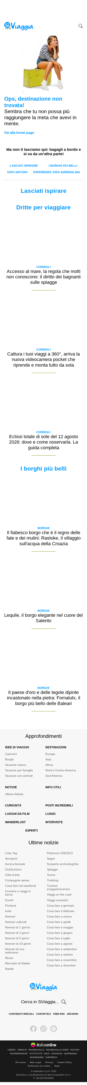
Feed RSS (59, 1014)
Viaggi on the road (59, 894)
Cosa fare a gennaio (60, 905)
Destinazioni (55, 747)
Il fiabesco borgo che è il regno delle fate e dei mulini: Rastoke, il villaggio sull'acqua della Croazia (44, 538)
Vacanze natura (15, 764)
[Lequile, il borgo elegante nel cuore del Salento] (43, 582)
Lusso (50, 813)
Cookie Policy (64, 1062)
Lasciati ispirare (24, 165)
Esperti (31, 830)
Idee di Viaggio (17, 747)
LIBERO (12, 1050)
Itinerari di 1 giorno (17, 927)
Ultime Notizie (14, 794)
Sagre (51, 858)
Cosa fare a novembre (62, 960)
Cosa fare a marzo (59, 916)
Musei (9, 958)
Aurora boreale (15, 864)
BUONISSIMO (37, 1057)
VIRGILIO (22, 1050)
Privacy (49, 1062)
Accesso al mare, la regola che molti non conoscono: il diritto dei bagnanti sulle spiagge (43, 277)
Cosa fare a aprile (59, 922)
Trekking (52, 880)
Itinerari (10, 916)
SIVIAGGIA (57, 1054)
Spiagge (52, 869)
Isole (8, 911)
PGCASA (74, 1050)
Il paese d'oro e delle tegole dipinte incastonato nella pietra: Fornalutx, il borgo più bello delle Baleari (43, 698)
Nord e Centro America (60, 770)
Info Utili (53, 787)
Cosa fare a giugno (59, 932)
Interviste (54, 822)
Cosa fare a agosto (59, 943)
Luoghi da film (17, 813)
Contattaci (43, 1014)
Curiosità (13, 805)
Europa (50, 754)
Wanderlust (15, 822)
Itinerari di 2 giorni (17, 932)
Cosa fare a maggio (60, 927)
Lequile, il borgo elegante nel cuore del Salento (43, 618)
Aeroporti (11, 858)
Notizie (11, 787)
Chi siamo (20, 1062)
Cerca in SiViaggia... (40, 1001)
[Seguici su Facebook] (33, 1028)
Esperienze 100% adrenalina (56, 172)
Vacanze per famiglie (19, 770)
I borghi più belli (63, 165)
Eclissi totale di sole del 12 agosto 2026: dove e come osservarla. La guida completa (43, 442)
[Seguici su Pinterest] (53, 1028)
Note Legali (35, 1062)
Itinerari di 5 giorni (17, 938)
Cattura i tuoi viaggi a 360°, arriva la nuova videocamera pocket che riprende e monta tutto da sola (43, 359)
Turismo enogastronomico (58, 887)
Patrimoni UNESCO (60, 853)
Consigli (43, 267)
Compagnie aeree (17, 880)
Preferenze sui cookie (39, 1066)
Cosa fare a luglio (58, 938)
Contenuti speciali (21, 1014)
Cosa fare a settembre (62, 949)
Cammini (11, 754)
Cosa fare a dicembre (61, 965)
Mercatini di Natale (17, 963)
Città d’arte (12, 874)
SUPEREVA (51, 1057)
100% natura (17, 172)
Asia (48, 759)
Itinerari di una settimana (14, 950)
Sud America (53, 775)
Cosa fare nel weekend (20, 885)
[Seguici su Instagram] (43, 1028)
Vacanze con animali (19, 775)
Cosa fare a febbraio (60, 911)
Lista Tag (11, 853)
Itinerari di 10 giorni (18, 943)
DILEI (47, 1054)
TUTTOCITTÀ (35, 1054)
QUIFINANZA (70, 1054)
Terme (51, 874)
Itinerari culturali (15, 922)
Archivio (72, 1014)
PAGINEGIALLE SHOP (57, 1050)
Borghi (43, 528)
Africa (49, 764)
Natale (9, 968)
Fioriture (10, 905)
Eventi (9, 900)
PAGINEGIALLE (36, 1050)
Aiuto (57, 1066)
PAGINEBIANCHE (19, 1054)
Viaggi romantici (57, 900)
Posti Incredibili (59, 805)
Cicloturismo (13, 869)
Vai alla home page (19, 132)
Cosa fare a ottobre (60, 954)
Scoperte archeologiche (63, 864)
